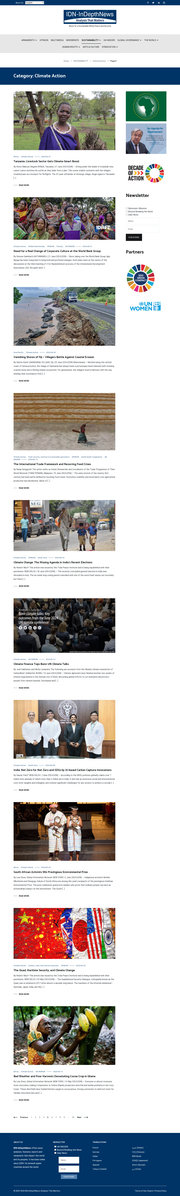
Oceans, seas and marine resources (43, 966)
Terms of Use (140, 1191)
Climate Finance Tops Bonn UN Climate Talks (41, 664)
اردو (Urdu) (136, 1169)
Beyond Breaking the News (140, 211)
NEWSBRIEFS (72, 40)
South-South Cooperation (91, 457)
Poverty (60, 246)
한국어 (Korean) (138, 1165)
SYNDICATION (108, 47)
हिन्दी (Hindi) (136, 1156)
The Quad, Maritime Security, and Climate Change (44, 970)
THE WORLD (150, 40)
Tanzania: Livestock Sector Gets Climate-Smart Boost (46, 161)
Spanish (96, 1165)
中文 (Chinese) (138, 1152)
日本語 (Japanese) (140, 1160)
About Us (19, 3)
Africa (16, 157)
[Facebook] (147, 2)
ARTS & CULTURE (91, 47)
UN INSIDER (109, 40)
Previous (24, 1117)
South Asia (42, 558)
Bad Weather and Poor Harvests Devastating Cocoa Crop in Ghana (54, 1076)
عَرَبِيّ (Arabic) (137, 1148)
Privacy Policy (160, 1191)
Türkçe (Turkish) (100, 1169)
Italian (95, 1156)
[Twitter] (153, 2)
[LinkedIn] (159, 2)
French (95, 1148)
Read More (24, 185)
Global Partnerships (36, 246)
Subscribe (133, 237)
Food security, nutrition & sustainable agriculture (48, 457)
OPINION (44, 40)
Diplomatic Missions (137, 208)
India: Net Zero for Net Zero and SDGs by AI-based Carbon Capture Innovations (62, 770)
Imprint (151, 1191)
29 (74, 1117)
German (96, 1152)
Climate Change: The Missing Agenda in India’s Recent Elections (53, 562)
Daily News (133, 214)
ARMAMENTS (28, 40)
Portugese (97, 1160)
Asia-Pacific (19, 352)
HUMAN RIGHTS (70, 47)
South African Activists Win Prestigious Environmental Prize (51, 872)
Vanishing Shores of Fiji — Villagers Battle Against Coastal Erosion (54, 357)
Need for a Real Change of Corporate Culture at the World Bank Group (57, 251)
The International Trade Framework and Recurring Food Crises (52, 464)
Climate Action (27, 157)
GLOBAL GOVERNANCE (128, 40)
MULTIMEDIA (57, 40)
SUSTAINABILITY (90, 40)
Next (79, 1117)
